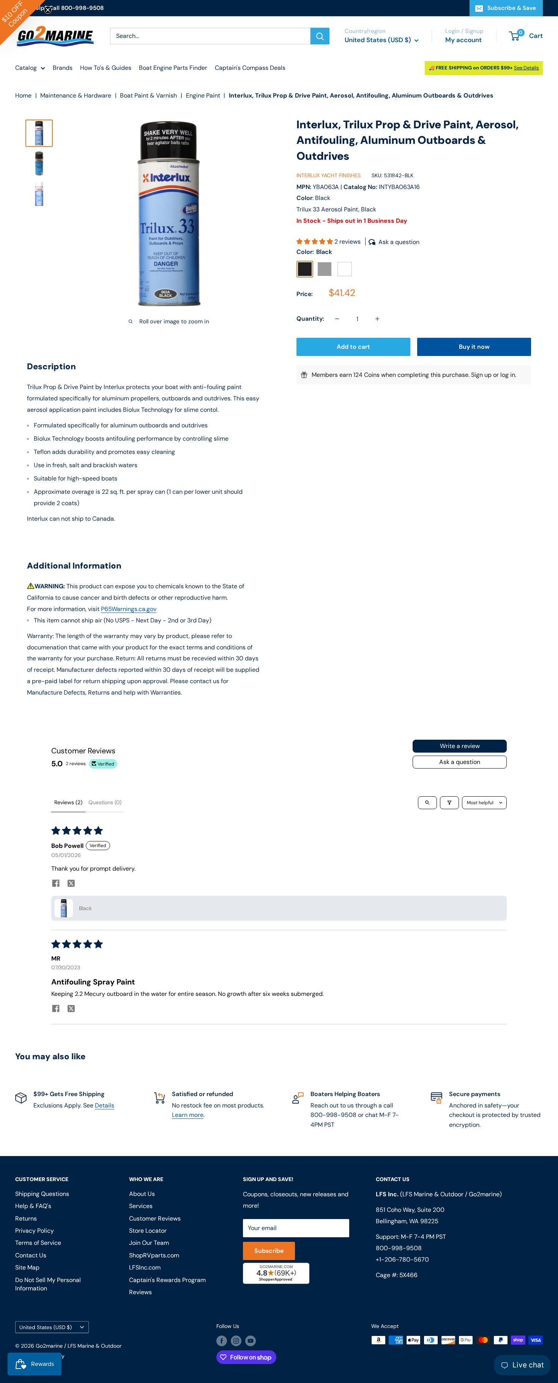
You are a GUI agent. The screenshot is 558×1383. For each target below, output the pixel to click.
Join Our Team (149, 1243)
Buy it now (474, 347)
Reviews (140, 1292)
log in (507, 375)
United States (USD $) (45, 1327)
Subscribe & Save (511, 8)
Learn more (187, 1115)
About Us (142, 1194)
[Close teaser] (48, 10)
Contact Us (30, 1255)
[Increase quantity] (377, 319)
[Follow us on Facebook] (221, 1341)
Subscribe (269, 1251)
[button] (315, 242)
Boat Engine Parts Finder (173, 68)
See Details (526, 68)
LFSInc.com (145, 1267)
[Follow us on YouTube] (250, 1341)
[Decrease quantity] (337, 319)
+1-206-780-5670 (402, 1259)
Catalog (26, 68)
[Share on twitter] (71, 884)
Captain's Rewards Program (167, 1280)
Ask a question (459, 762)
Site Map (27, 1267)
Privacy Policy (34, 1231)
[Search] (320, 36)
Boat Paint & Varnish (148, 95)
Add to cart (353, 347)
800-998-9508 (399, 1248)
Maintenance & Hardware (75, 95)
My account (463, 40)
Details (104, 1105)
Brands (63, 68)
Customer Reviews (155, 1218)
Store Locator (148, 1231)
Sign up (481, 375)
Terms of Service (38, 1243)
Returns (26, 1218)
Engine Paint (203, 95)
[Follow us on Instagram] (236, 1341)
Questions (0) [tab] (104, 802)
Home (23, 95)
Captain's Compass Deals (250, 68)
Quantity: (310, 319)
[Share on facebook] (55, 884)
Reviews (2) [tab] (68, 802)
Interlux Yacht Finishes (328, 175)
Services (141, 1206)
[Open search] (427, 802)
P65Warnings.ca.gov (128, 609)
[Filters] (449, 802)
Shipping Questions (42, 1194)
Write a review (460, 746)
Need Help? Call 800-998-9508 (59, 8)
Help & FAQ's (33, 1206)
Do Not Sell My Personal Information (48, 1284)
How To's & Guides (105, 68)
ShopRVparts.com (154, 1255)
